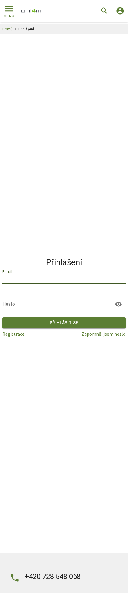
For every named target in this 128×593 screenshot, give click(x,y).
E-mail (7, 272)
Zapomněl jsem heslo (104, 334)
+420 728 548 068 (53, 576)
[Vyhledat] (104, 11)
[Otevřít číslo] (15, 577)
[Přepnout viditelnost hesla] (118, 304)
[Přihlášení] (120, 11)
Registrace (13, 334)
